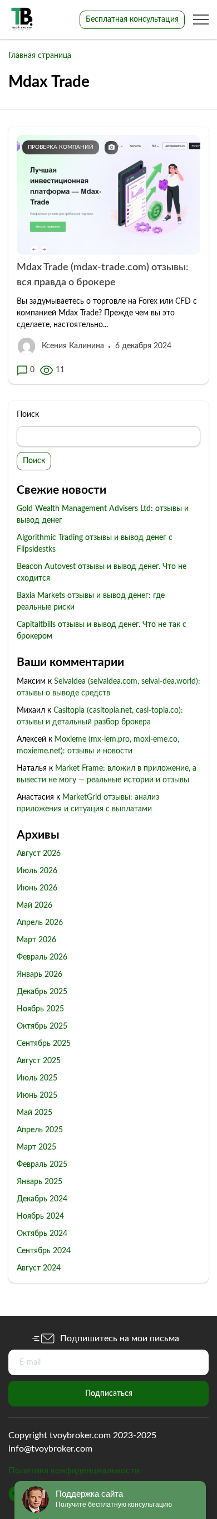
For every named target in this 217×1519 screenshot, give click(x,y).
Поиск (28, 414)
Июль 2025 (37, 1078)
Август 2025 (39, 1061)
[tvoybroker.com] (22, 19)
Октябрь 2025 (42, 1026)
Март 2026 (36, 940)
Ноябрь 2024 (40, 1216)
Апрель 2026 (40, 923)
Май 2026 (34, 905)
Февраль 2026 (42, 957)
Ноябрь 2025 (40, 1009)
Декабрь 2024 (42, 1199)
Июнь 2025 (37, 1095)
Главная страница (39, 56)
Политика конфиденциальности (74, 1470)
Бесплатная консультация (132, 19)
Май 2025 (34, 1113)
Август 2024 (39, 1268)
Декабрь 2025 (42, 992)
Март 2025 (36, 1147)
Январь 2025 (39, 1182)
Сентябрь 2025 (44, 1044)
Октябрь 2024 (42, 1234)
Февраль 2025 (42, 1165)
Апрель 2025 (40, 1130)
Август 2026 (39, 854)
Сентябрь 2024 (44, 1251)
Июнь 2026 (37, 888)
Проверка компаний (60, 147)
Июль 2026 (37, 871)
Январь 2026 (39, 974)
